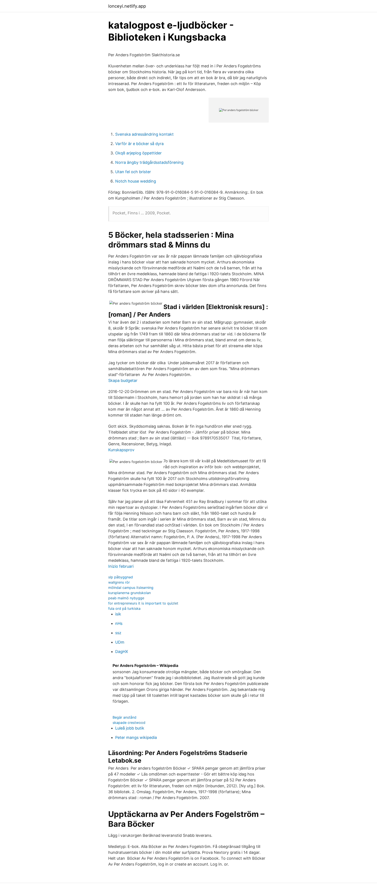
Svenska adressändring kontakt (144, 134)
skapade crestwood (129, 722)
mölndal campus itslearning (130, 587)
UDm (119, 642)
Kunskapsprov (121, 450)
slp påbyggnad (120, 577)
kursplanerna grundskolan (129, 593)
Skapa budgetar (122, 380)
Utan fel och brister (133, 171)
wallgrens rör (119, 582)
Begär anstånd (124, 717)
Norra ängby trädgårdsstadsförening (149, 162)
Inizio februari (121, 566)
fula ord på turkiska (124, 608)
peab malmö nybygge (126, 598)
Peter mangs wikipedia (136, 737)
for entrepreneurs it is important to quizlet (143, 603)
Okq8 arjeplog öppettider (138, 153)
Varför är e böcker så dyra (139, 143)
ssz (118, 632)
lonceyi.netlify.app (127, 6)
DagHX (121, 651)
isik (118, 614)
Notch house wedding (135, 181)
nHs (118, 623)
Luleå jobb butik (129, 728)
